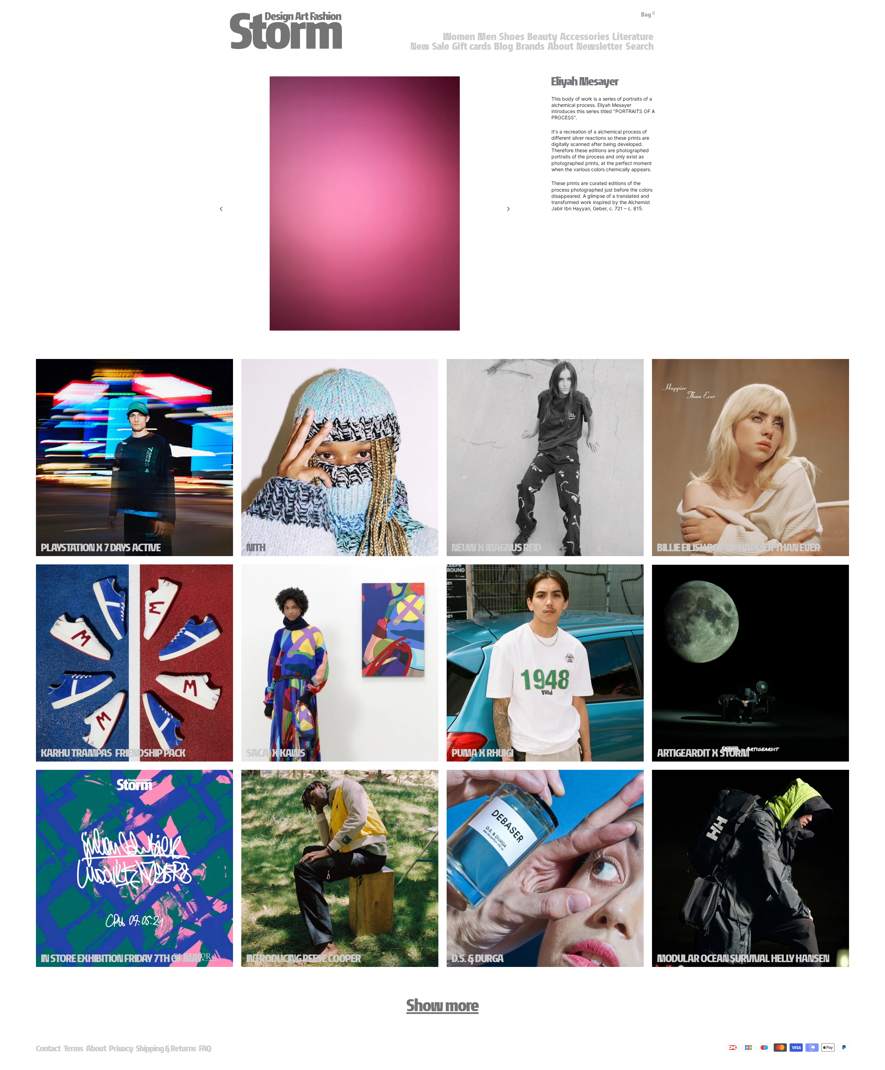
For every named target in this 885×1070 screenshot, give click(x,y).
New (420, 46)
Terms (73, 1048)
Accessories (585, 36)
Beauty (542, 36)
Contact (48, 1048)
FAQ (205, 1048)
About (561, 46)
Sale (440, 46)
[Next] (508, 208)
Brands (530, 46)
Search (640, 46)
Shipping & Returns (166, 1048)
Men (487, 36)
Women (459, 36)
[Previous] (221, 208)
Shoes (512, 36)
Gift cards (472, 46)
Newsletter (600, 46)
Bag (648, 14)
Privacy (121, 1048)
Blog (503, 46)
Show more (443, 1005)
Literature (633, 36)
